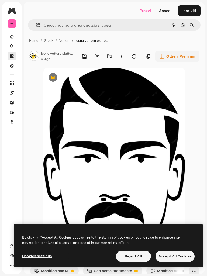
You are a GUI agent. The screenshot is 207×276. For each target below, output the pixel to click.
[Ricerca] (12, 46)
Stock (48, 41)
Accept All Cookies (175, 256)
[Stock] (12, 56)
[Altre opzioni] (121, 56)
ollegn (45, 59)
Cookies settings (37, 256)
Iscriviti (189, 10)
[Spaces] (12, 93)
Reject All (133, 256)
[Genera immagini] (12, 102)
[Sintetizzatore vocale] (12, 122)
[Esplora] (12, 65)
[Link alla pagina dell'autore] (34, 56)
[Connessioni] (12, 246)
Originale (79, 78)
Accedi (165, 10)
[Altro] (12, 265)
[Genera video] (12, 112)
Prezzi (145, 10)
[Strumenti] (12, 83)
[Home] (12, 36)
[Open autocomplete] (35, 25)
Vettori (64, 41)
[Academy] (12, 255)
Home (33, 41)
